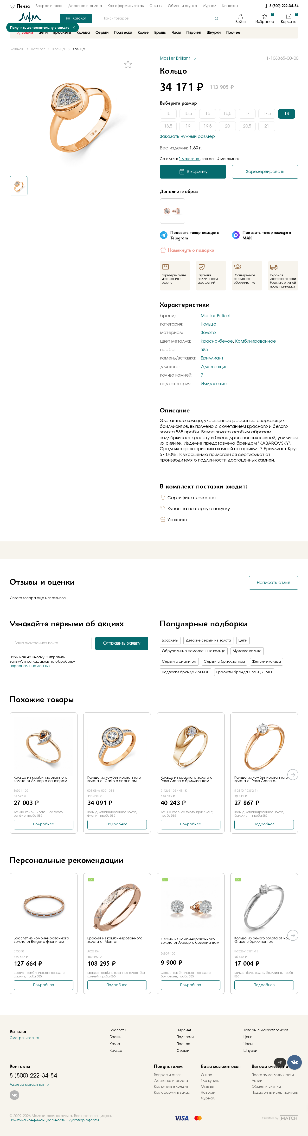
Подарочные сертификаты (275, 1092)
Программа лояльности (273, 1075)
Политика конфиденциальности (37, 1120)
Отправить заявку (122, 643)
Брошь (115, 1037)
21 (266, 126)
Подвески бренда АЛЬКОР (185, 672)
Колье (115, 1044)
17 (247, 114)
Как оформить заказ (126, 6)
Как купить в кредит (171, 1086)
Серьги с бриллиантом (224, 661)
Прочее (233, 32)
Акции (27, 32)
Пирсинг (193, 32)
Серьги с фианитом (179, 661)
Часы (248, 1044)
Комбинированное (255, 341)
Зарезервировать (265, 172)
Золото (208, 333)
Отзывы (155, 6)
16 (207, 114)
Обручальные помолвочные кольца (193, 651)
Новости (208, 1092)
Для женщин (214, 367)
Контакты (230, 6)
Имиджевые (214, 384)
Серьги (183, 1051)
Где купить (210, 1081)
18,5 (168, 126)
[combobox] (159, 18)
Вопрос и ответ (49, 6)
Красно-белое (217, 341)
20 (227, 126)
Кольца (208, 324)
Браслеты (170, 640)
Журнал (210, 6)
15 (168, 114)
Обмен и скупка (182, 6)
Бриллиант (212, 358)
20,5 (247, 126)
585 (204, 350)
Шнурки (214, 32)
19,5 (208, 126)
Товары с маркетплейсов (266, 1030)
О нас (206, 1075)
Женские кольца (266, 661)
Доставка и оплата (85, 6)
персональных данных (30, 666)
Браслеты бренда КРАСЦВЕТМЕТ (244, 672)
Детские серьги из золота (208, 640)
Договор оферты (84, 1120)
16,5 (227, 114)
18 (286, 114)
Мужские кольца (247, 651)
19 (188, 126)
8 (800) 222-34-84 (284, 6)
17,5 (267, 114)
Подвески (185, 1037)
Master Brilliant (216, 316)
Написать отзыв (273, 583)
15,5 (188, 114)
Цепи (243, 640)
